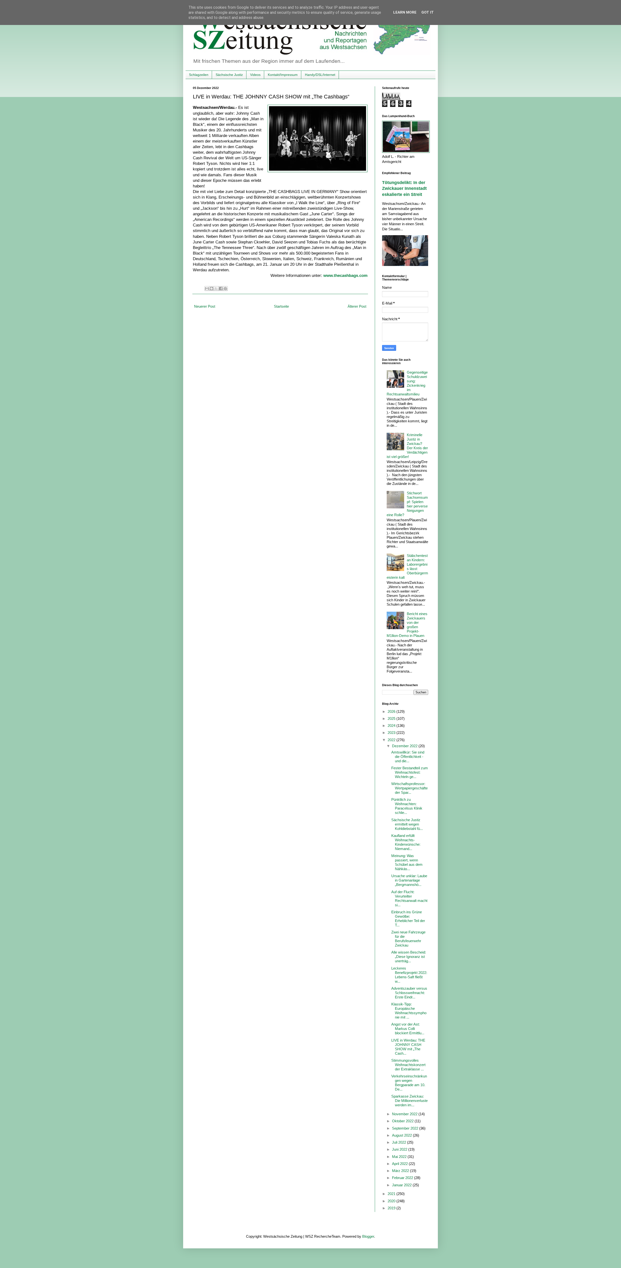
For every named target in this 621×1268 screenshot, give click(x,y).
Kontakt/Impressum (283, 75)
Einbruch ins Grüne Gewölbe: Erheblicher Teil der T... (408, 918)
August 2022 (402, 1135)
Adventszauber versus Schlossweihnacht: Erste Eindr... (409, 992)
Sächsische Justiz (229, 75)
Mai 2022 (400, 1157)
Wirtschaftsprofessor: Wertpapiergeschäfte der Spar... (409, 788)
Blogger (368, 1236)
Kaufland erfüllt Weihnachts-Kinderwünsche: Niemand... (405, 842)
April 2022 (400, 1164)
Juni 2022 (400, 1149)
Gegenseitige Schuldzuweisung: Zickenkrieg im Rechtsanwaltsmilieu (407, 383)
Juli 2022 (399, 1142)
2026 (392, 711)
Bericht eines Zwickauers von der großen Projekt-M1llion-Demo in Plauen (407, 625)
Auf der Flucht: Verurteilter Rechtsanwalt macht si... (409, 898)
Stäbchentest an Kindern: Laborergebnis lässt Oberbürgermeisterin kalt (407, 566)
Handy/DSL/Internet (320, 75)
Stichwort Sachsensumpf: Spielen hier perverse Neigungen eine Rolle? (407, 504)
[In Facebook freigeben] (220, 288)
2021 (392, 1194)
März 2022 (401, 1171)
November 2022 (405, 1114)
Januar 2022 (402, 1185)
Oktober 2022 (403, 1121)
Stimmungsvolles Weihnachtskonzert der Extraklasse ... (408, 1064)
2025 (392, 718)
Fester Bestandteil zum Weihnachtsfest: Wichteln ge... (409, 772)
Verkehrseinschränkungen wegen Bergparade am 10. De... (409, 1082)
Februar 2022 (403, 1178)
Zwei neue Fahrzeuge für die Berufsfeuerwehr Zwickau (408, 938)
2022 (392, 740)
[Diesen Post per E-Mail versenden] (206, 288)
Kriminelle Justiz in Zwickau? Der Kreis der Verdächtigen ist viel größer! (407, 446)
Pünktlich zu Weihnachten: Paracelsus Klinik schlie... (406, 806)
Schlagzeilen (198, 75)
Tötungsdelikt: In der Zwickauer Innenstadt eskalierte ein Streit (404, 188)
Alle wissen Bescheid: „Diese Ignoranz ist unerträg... (408, 956)
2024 (392, 725)
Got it (427, 12)
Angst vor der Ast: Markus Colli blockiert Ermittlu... (407, 1028)
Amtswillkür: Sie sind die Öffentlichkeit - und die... (407, 756)
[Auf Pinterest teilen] (225, 288)
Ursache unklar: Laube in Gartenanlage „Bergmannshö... (409, 880)
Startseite (281, 306)
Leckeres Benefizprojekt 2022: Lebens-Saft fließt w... (409, 974)
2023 (392, 732)
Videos (255, 75)
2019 (392, 1208)
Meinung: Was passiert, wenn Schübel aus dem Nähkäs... (407, 862)
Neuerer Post (204, 306)
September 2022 (405, 1128)
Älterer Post (357, 306)
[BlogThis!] (211, 288)
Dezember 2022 (405, 746)
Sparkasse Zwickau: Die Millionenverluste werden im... (409, 1100)
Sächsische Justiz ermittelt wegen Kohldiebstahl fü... (407, 824)
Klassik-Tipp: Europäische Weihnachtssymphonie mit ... (408, 1010)
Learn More (405, 12)
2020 (392, 1201)
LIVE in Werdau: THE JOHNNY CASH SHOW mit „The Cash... (408, 1046)
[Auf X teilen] (216, 288)
